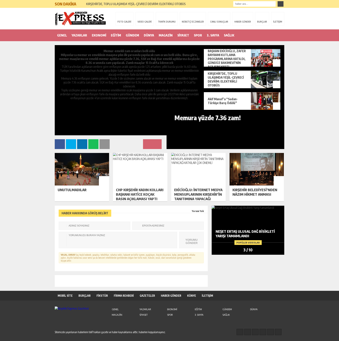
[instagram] (247, 332)
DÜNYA (149, 35)
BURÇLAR (262, 21)
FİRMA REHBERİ (124, 295)
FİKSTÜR (102, 295)
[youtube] (278, 332)
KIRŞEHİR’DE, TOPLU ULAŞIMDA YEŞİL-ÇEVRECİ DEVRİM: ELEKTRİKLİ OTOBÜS (136, 4)
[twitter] (255, 332)
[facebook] (240, 332)
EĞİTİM (116, 35)
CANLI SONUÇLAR (219, 21)
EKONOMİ (99, 35)
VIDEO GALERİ (145, 21)
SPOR (198, 35)
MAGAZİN (166, 35)
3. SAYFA (213, 35)
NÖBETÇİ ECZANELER (193, 21)
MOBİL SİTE (65, 295)
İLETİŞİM (277, 21)
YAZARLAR (79, 35)
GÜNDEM (132, 35)
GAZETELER (147, 295)
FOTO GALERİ (124, 21)
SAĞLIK (229, 35)
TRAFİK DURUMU (167, 21)
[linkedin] (270, 332)
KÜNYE (191, 295)
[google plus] (263, 332)
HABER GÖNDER (242, 21)
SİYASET (183, 35)
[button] (81, 2)
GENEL (62, 35)
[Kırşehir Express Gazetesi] (80, 18)
